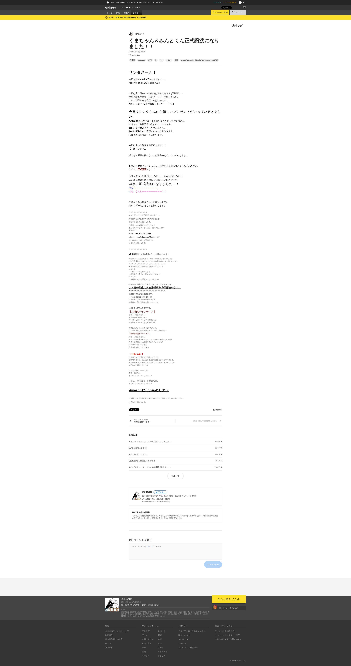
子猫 (176, 60)
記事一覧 (175, 476)
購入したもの (184, 635)
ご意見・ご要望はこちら (150, 605)
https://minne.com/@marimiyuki (147, 237)
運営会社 (109, 647)
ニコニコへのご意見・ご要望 (227, 635)
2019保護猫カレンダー (139, 448)
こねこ (168, 60)
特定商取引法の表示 (114, 639)
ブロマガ (136, 13)
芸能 (160, 635)
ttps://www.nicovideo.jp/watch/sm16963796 (199, 60)
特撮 (144, 647)
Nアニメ (151, 2)
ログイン (217, 2)
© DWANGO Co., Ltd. (238, 661)
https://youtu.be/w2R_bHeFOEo (144, 83)
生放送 (123, 2)
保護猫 (132, 60)
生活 (136, 8)
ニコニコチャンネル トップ (117, 631)
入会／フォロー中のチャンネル (191, 631)
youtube (141, 60)
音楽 (144, 651)
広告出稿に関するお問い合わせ (228, 639)
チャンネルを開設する (224, 631)
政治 (160, 643)
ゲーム (161, 647)
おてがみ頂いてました (138, 454)
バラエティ (162, 651)
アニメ (145, 635)
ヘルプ (108, 643)
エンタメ (146, 655)
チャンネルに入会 (220, 12)
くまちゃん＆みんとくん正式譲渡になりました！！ (151, 441)
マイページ (183, 639)
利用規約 (109, 635)
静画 (117, 2)
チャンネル (131, 2)
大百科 (139, 2)
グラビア (161, 655)
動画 (112, 2)
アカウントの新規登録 (188, 647)
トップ (110, 13)
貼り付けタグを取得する (130, 605)
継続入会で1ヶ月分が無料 (228, 608)
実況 (144, 2)
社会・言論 (147, 643)
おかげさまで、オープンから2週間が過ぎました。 (150, 467)
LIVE (150, 60)
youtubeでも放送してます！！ (142, 461)
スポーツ (161, 631)
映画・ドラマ (147, 639)
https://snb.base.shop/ (143, 234)
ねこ (161, 60)
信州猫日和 (110, 7)
